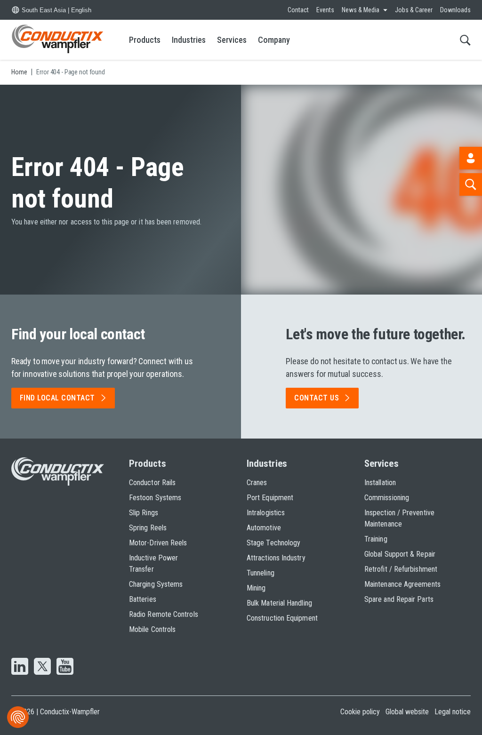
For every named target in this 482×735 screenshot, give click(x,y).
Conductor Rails (152, 482)
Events (325, 10)
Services (232, 40)
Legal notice (452, 711)
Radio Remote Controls (163, 614)
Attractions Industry (276, 557)
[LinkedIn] (19, 667)
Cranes (257, 482)
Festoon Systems (155, 497)
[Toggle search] (465, 40)
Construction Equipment (282, 618)
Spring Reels (148, 527)
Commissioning (386, 497)
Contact (298, 10)
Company (274, 40)
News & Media (360, 10)
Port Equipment (270, 497)
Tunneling (260, 572)
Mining (256, 587)
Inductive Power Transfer (153, 563)
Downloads (455, 10)
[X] (42, 667)
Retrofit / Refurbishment (400, 569)
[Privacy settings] (18, 717)
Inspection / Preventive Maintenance (399, 518)
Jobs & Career (414, 10)
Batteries (142, 599)
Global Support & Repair (399, 554)
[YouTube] (64, 667)
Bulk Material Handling (279, 603)
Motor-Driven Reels (158, 542)
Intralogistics (266, 512)
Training (375, 539)
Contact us (316, 397)
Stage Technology (273, 542)
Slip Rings (143, 512)
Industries (189, 40)
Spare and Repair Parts (399, 599)
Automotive (264, 527)
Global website (407, 711)
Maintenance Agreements (402, 584)
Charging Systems (156, 584)
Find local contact (57, 397)
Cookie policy (360, 711)
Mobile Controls (152, 629)
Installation (380, 482)
